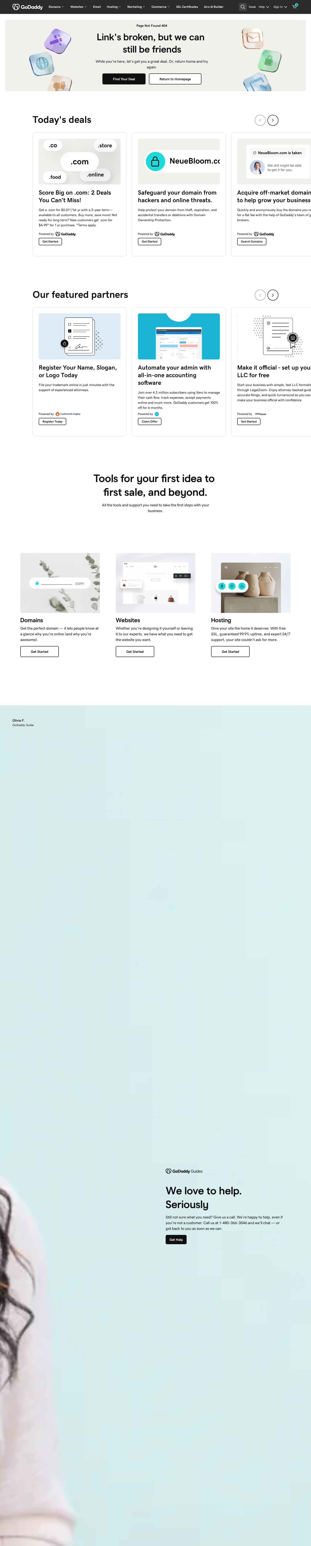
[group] (155, 193)
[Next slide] (272, 120)
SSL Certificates (187, 6)
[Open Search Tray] (243, 7)
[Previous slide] (260, 120)
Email (97, 6)
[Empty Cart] (294, 7)
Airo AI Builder (214, 6)
